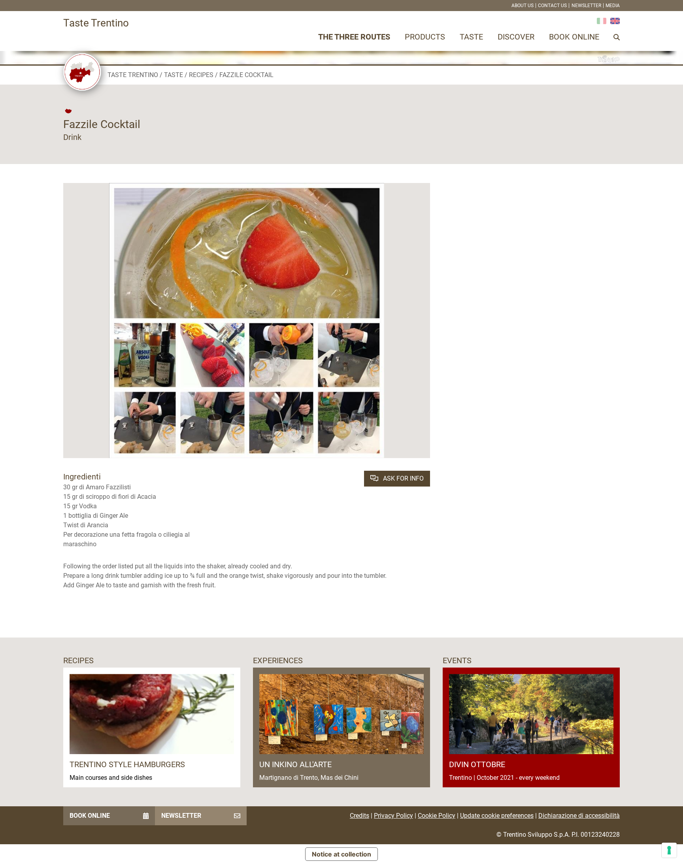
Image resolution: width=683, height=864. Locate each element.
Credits (359, 815)
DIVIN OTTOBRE (477, 764)
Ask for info (402, 478)
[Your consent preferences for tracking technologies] (669, 850)
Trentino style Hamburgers (127, 764)
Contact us (552, 5)
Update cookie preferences (497, 815)
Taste (471, 37)
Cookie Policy (436, 815)
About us (522, 5)
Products (425, 37)
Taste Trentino (133, 75)
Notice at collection (341, 854)
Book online (574, 37)
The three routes (354, 37)
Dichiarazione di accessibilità (579, 815)
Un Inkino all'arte (295, 764)
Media (613, 5)
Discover (516, 37)
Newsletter (586, 5)
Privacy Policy (393, 815)
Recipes (201, 75)
